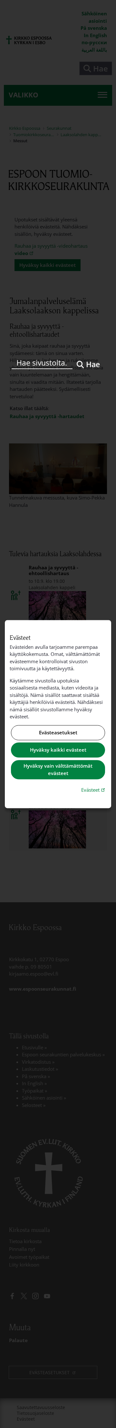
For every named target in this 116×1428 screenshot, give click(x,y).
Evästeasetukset (58, 732)
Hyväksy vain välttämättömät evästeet (58, 770)
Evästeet (93, 790)
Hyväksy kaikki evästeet (58, 750)
